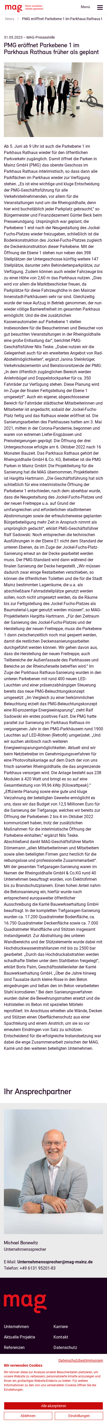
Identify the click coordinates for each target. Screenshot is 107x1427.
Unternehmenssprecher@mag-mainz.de (55, 1261)
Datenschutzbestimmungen (80, 1360)
